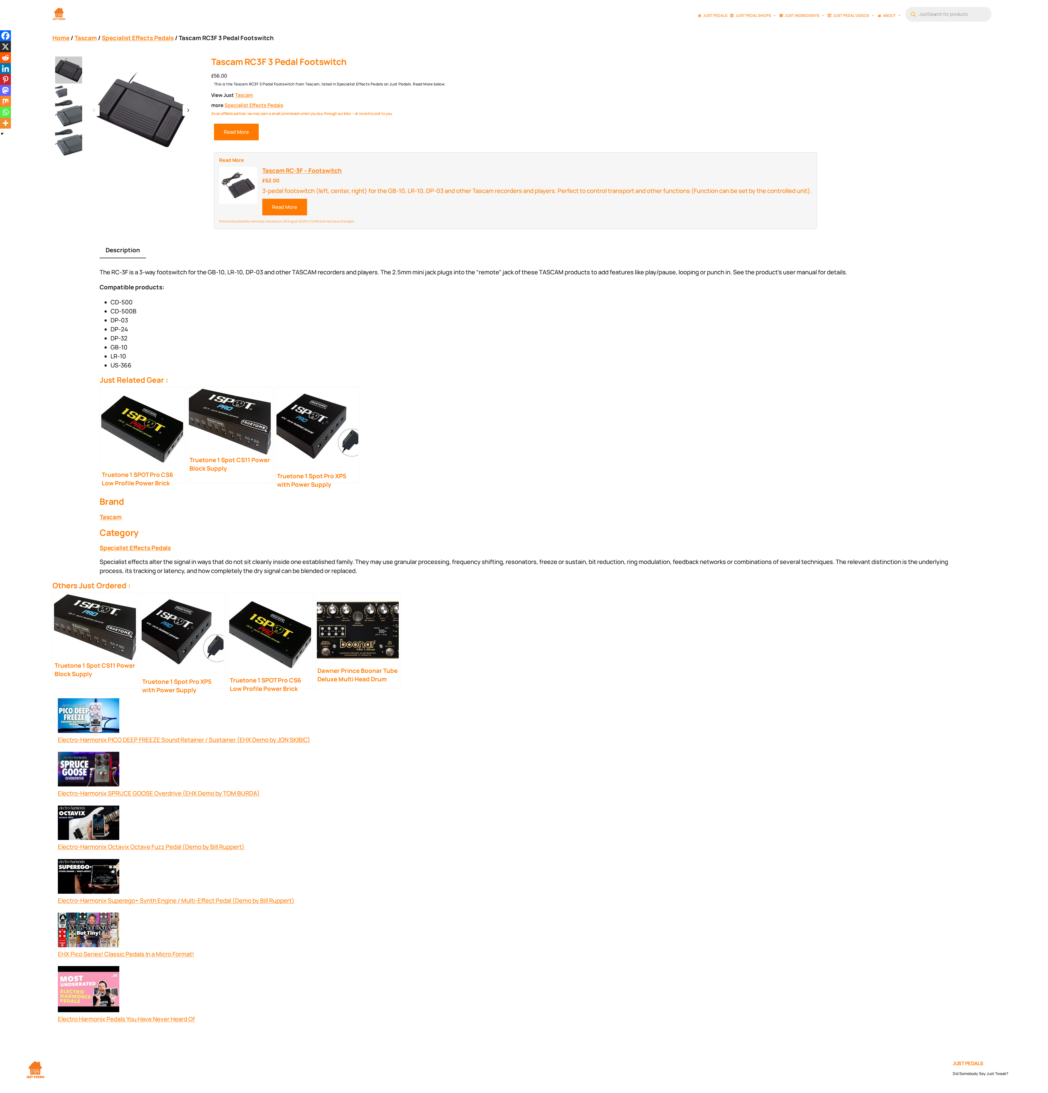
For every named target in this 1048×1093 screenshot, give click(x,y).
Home (61, 38)
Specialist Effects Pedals (138, 38)
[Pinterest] (5, 79)
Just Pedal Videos (851, 15)
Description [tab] (123, 250)
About (889, 15)
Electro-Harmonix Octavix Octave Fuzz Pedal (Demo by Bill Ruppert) (151, 847)
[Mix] (5, 101)
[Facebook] (5, 35)
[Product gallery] (141, 110)
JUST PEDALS (968, 1063)
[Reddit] (5, 57)
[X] (5, 46)
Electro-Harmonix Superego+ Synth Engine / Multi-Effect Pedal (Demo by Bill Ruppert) (176, 900)
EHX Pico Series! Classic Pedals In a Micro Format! (126, 954)
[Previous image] (94, 110)
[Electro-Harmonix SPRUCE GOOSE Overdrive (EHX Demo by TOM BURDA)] (88, 770)
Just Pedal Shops (753, 15)
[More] (5, 123)
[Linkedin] (5, 68)
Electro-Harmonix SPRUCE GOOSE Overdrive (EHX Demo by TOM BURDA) (159, 793)
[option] (61, 92)
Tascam (86, 38)
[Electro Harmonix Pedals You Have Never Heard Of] (88, 990)
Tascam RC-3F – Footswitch (302, 171)
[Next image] (188, 110)
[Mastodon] (5, 90)
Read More (236, 132)
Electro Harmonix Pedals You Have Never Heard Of (126, 1019)
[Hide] (2, 134)
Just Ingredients (802, 15)
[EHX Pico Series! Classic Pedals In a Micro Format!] (88, 931)
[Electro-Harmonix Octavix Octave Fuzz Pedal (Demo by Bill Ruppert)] (88, 824)
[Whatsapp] (5, 112)
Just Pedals (715, 15)
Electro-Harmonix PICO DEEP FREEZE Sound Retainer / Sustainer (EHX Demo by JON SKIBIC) (184, 740)
